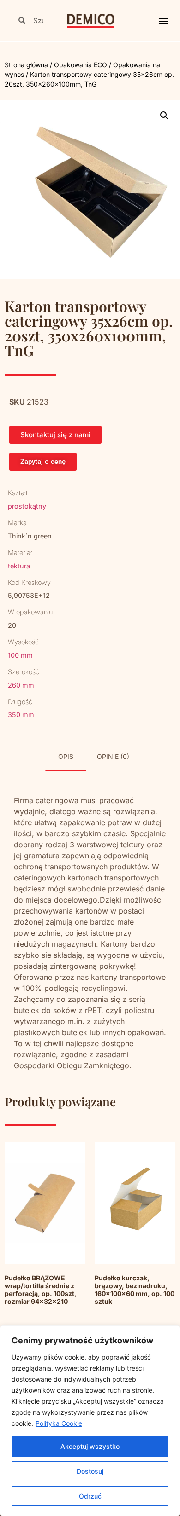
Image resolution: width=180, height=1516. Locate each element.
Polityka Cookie (59, 1423)
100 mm (20, 655)
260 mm (21, 685)
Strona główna (26, 65)
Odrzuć (90, 1496)
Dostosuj (90, 1471)
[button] (163, 21)
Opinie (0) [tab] (113, 756)
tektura (19, 566)
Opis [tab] (65, 756)
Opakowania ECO (80, 65)
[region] (90, 1420)
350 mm (21, 714)
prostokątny (27, 506)
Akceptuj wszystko (90, 1446)
